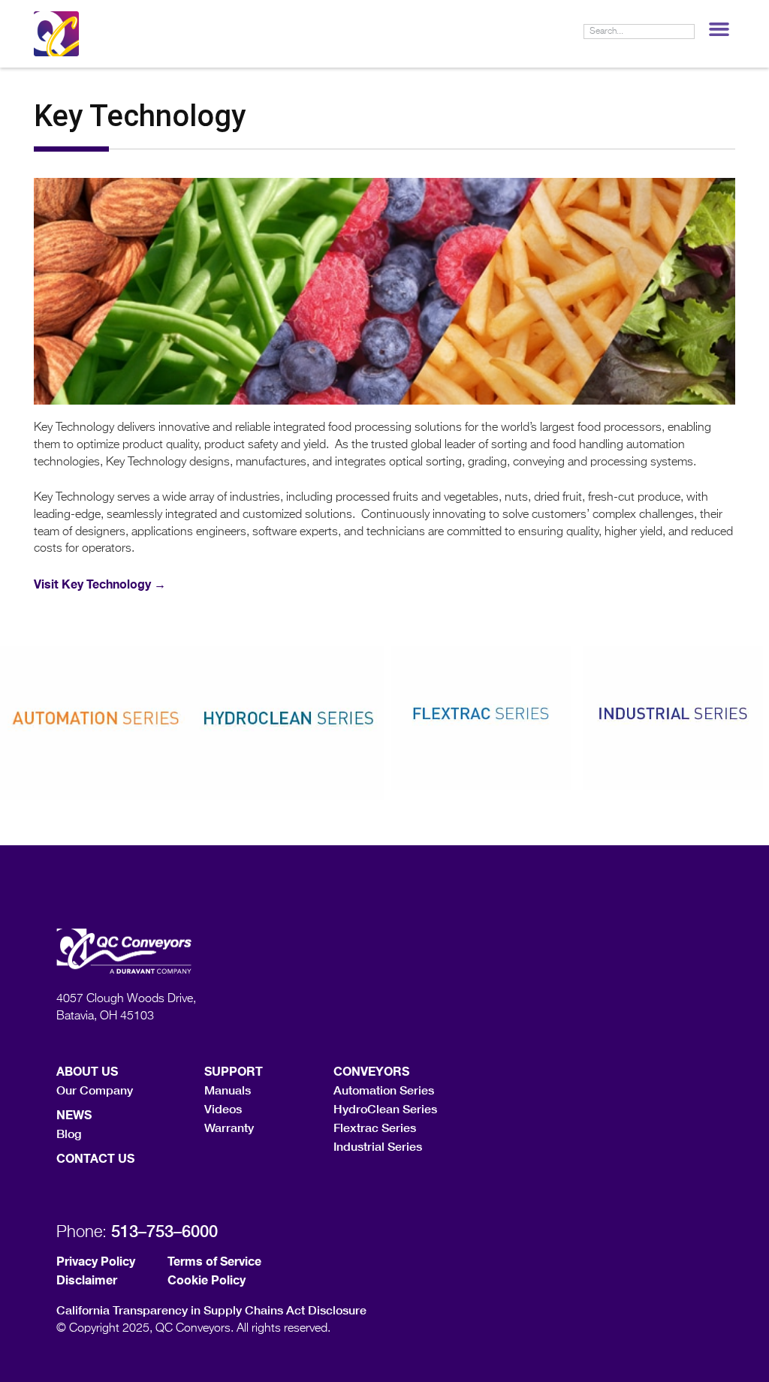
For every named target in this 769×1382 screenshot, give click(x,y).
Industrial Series (377, 1146)
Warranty (229, 1127)
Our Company (94, 1089)
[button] (718, 29)
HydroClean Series (385, 1108)
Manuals (227, 1089)
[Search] (686, 31)
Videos (223, 1108)
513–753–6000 (164, 1231)
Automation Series (383, 1089)
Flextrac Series (374, 1127)
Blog (68, 1133)
